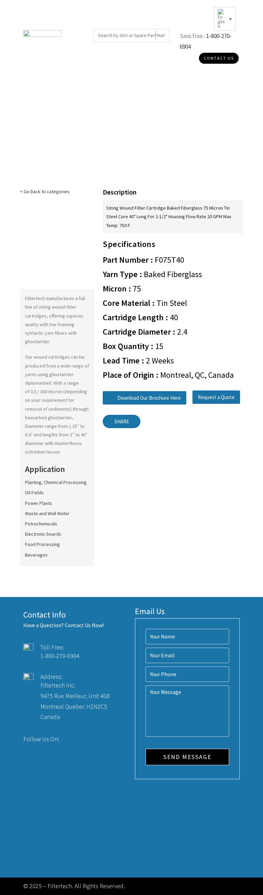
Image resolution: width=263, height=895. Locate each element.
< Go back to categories (45, 191)
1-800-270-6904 (59, 656)
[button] (144, 398)
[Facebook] (69, 739)
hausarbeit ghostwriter (48, 417)
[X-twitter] (81, 739)
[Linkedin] (94, 739)
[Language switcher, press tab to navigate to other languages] (225, 19)
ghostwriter (37, 341)
